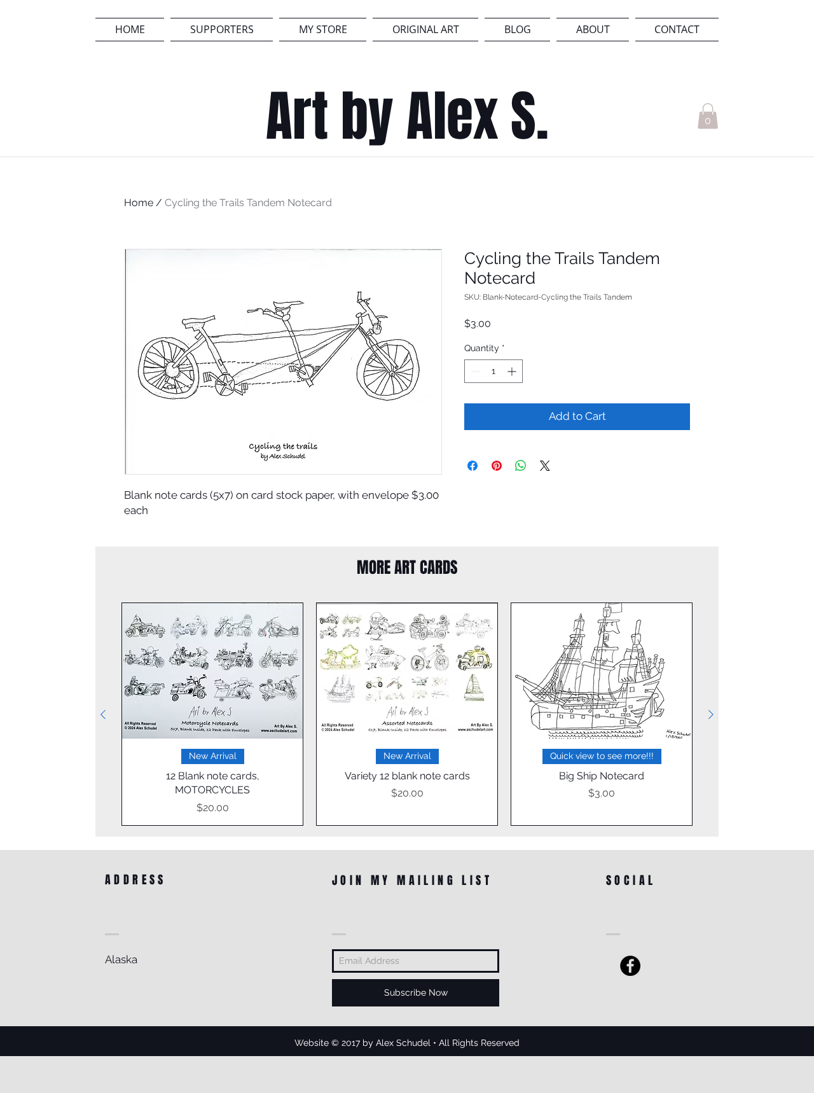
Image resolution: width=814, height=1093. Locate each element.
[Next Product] (711, 714)
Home (138, 203)
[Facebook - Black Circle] (630, 966)
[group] (407, 714)
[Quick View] (212, 671)
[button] (708, 116)
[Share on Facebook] (472, 465)
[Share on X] (545, 465)
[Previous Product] (103, 714)
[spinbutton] (493, 371)
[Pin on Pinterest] (496, 465)
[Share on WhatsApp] (520, 465)
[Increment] (513, 371)
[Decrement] (474, 371)
